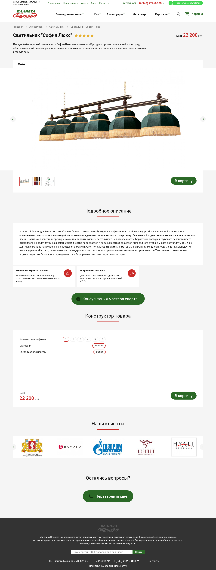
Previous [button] (13, 119)
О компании (54, 3)
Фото (21, 64)
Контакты (104, 3)
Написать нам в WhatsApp (188, 2)
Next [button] (203, 119)
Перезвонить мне (111, 496)
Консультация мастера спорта (110, 298)
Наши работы (70, 3)
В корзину (184, 180)
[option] (108, 119)
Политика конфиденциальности (108, 566)
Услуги (84, 3)
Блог (93, 3)
